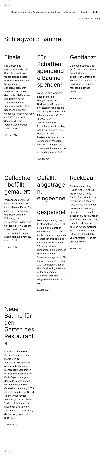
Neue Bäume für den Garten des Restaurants (19, 325)
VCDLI (7, 5)
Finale (12, 57)
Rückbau (81, 177)
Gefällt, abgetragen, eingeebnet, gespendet (51, 194)
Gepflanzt (83, 57)
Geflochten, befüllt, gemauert (19, 184)
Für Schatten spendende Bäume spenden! (50, 71)
